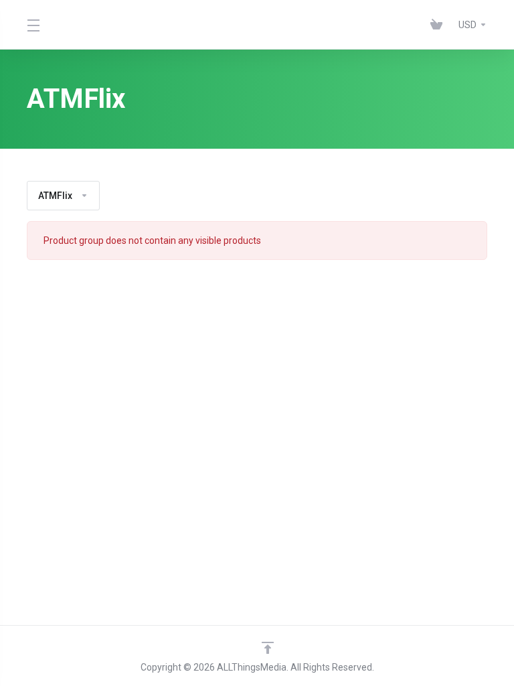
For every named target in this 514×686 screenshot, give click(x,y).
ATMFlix (55, 195)
